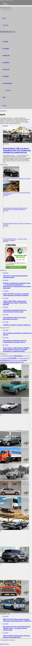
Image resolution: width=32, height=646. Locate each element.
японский (21, 362)
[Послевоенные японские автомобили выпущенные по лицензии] (14, 596)
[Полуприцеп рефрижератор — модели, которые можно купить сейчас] (14, 513)
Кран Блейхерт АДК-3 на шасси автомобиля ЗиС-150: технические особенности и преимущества (17, 150)
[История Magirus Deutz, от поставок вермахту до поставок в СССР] (14, 579)
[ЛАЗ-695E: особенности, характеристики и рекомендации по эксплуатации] (14, 612)
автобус (11, 355)
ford (1, 355)
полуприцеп (15, 360)
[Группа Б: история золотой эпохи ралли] (14, 380)
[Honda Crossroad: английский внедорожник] (14, 446)
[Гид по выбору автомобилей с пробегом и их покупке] (11, 177)
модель (21, 358)
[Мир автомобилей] (6, 10)
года (28, 355)
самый (19, 360)
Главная (2, 110)
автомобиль (18, 356)
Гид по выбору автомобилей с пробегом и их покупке (16, 178)
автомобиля (25, 355)
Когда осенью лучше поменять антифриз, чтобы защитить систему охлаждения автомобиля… (15, 208)
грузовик (1, 358)
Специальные (7, 83)
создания (24, 360)
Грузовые (6, 48)
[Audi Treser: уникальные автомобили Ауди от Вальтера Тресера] (14, 496)
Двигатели (6, 55)
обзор (28, 358)
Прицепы (8, 90)
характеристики (13, 362)
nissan (3, 355)
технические (4, 362)
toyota (7, 355)
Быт (4, 97)
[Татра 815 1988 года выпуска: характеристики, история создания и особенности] (14, 430)
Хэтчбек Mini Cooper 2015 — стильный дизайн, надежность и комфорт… (15, 239)
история (12, 358)
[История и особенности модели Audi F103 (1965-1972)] (14, 396)
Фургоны (6, 76)
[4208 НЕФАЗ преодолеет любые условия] (14, 463)
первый (11, 360)
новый (25, 358)
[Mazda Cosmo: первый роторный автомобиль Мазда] (14, 413)
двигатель (6, 358)
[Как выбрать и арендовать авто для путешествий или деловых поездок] (11, 191)
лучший (18, 358)
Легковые (6, 62)
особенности (4, 360)
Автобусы (6, 69)
